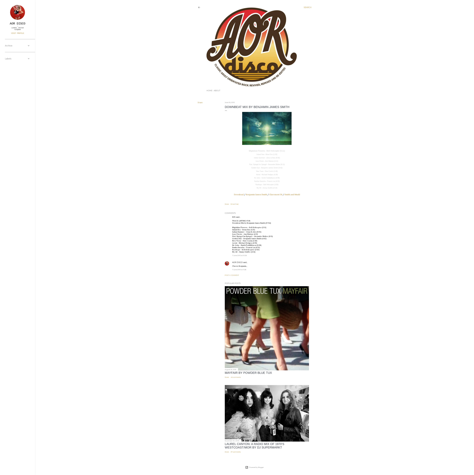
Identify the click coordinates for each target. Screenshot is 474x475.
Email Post (234, 204)
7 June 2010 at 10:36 (239, 255)
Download (239, 194)
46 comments (236, 377)
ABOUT (217, 90)
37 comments (236, 452)
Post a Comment (232, 275)
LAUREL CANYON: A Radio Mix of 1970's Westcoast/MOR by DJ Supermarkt (254, 445)
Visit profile (17, 33)
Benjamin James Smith (256, 194)
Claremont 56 (275, 194)
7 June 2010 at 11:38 (239, 270)
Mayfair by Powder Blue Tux (248, 372)
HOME (209, 90)
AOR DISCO (237, 262)
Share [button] (200, 102)
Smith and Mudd (292, 194)
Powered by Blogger (256, 467)
